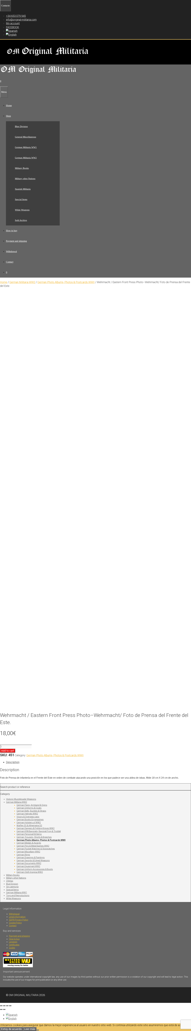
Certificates (14, 945)
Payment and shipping (16, 241)
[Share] (7, 1005)
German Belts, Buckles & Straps (31, 811)
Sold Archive (21, 220)
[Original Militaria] (38, 74)
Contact (9, 262)
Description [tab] (12, 762)
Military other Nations (25, 178)
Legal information (17, 917)
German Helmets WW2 (27, 814)
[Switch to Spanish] (11, 30)
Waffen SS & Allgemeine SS (29, 825)
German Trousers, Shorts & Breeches (34, 837)
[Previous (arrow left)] (1, 1009)
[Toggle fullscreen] (4, 1005)
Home (9, 105)
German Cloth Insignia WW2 (30, 872)
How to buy (11, 230)
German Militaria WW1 (26, 147)
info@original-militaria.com (21, 19)
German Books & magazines (30, 819)
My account (13, 23)
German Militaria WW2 (26, 158)
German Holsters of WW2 (29, 822)
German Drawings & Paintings (31, 857)
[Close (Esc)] (10, 1005)
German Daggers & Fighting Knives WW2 (35, 828)
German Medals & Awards (29, 843)
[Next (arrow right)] (4, 1009)
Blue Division (21, 126)
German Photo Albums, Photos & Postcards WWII (66, 282)
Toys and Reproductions (17, 895)
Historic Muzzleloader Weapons (21, 799)
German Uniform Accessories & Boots (35, 869)
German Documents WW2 (29, 863)
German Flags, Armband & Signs (32, 805)
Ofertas (9, 881)
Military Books (22, 168)
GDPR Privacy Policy (18, 920)
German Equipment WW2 (28, 866)
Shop (8, 116)
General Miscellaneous (25, 137)
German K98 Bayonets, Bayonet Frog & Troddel (39, 831)
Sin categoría (12, 887)
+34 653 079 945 (16, 15)
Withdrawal (11, 251)
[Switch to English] (11, 1018)
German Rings (23, 854)
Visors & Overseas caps (28, 817)
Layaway (13, 942)
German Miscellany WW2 (28, 852)
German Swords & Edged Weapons (33, 860)
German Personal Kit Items (29, 834)
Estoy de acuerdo (11, 1029)
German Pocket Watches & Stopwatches (36, 849)
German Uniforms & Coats (29, 808)
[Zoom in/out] (1, 1005)
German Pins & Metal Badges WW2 (33, 846)
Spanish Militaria (23, 189)
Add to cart (7, 750)
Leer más (29, 1029)
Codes (12, 948)
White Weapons (22, 210)
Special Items (21, 199)
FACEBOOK (12, 27)
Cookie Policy (15, 923)
